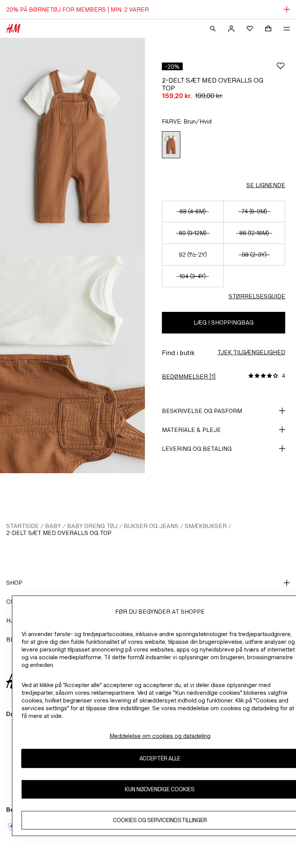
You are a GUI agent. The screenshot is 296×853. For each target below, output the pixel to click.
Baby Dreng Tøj (92, 526)
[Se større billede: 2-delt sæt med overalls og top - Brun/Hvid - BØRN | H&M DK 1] (72, 147)
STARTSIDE (22, 526)
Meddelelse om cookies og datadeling (159, 736)
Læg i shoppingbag (223, 322)
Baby (53, 526)
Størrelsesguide (257, 296)
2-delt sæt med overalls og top (58, 533)
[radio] (171, 145)
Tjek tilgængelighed (251, 352)
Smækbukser (206, 526)
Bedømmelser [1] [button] (188, 376)
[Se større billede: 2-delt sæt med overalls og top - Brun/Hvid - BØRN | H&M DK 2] (72, 364)
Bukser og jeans (151, 526)
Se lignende (265, 185)
